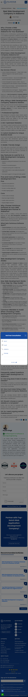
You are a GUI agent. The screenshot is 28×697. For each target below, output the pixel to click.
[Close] (25, 335)
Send (13, 362)
